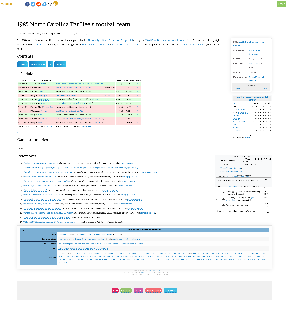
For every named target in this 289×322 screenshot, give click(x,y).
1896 (97, 253)
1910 (161, 253)
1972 (231, 256)
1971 (226, 256)
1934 (60, 256)
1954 (149, 256)
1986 (265, 88)
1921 (207, 253)
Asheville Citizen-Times (66, 222)
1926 (230, 253)
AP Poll (247, 138)
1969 (217, 256)
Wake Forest (237, 130)
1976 (249, 256)
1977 (253, 256)
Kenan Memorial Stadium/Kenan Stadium (96, 234)
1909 (157, 253)
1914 (178, 253)
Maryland (241, 109)
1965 (199, 256)
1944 (104, 256)
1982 (69, 260)
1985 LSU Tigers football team (237, 177)
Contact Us (126, 290)
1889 (64, 253)
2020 (249, 260)
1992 (114, 260)
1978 (258, 256)
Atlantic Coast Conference (192, 44)
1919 (198, 253)
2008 (193, 260)
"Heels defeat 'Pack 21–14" (35, 190)
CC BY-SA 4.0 (144, 272)
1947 (118, 256)
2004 (172, 260)
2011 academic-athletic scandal (131, 244)
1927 (235, 253)
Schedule (23, 64)
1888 (60, 253)
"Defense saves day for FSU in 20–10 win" (42, 195)
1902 (125, 253)
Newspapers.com (126, 163)
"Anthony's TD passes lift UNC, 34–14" (40, 186)
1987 (91, 260)
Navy (42, 84)
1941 (91, 256)
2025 (65, 263)
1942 (95, 256)
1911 (165, 253)
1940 (87, 256)
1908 (152, 253)
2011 (207, 260)
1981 (64, 260)
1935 (64, 256)
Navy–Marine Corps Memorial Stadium (72, 84)
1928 (240, 253)
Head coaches (63, 248)
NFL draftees (88, 248)
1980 (60, 260)
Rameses (77, 244)
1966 (203, 256)
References (60, 64)
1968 (212, 256)
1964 (194, 256)
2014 (221, 260)
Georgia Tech (243, 112)
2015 (225, 260)
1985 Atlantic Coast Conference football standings (251, 98)
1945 (109, 256)
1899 (111, 253)
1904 (134, 253)
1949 (127, 256)
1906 (143, 253)
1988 (96, 260)
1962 (185, 256)
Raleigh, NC (81, 103)
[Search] (55, 3)
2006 (182, 260)
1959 (171, 256)
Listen (281, 4)
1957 (162, 256)
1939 (82, 256)
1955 (153, 256)
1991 (110, 260)
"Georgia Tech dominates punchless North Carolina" (47, 181)
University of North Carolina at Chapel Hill (110, 40)
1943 (100, 256)
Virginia (236, 115)
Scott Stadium (62, 119)
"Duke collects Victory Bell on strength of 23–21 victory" (48, 213)
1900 (116, 253)
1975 (244, 256)
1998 (142, 260)
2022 (259, 260)
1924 (221, 253)
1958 (167, 256)
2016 (230, 260)
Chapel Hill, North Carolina (126, 44)
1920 (203, 253)
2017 (234, 260)
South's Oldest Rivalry (94, 119)
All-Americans (76, 248)
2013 (216, 260)
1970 (222, 256)
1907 (148, 253)
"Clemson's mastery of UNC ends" (39, 204)
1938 (77, 256)
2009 (198, 260)
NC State (236, 127)
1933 (262, 253)
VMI (40, 92)
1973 (235, 256)
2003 (167, 260)
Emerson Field (64, 234)
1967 (208, 256)
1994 (124, 260)
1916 (186, 253)
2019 (244, 260)
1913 (174, 253)
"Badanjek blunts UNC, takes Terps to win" (42, 199)
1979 (262, 256)
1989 (101, 260)
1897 (101, 253)
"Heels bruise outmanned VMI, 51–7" (40, 177)
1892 (78, 253)
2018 (239, 260)
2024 (60, 263)
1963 (189, 256)
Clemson (236, 118)
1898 (106, 253)
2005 (177, 260)
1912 (169, 253)
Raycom (108, 95)
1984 (238, 88)
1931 (253, 253)
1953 (144, 256)
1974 (240, 256)
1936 (69, 256)
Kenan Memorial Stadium (95, 44)
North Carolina (239, 121)
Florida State (48, 107)
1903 (129, 253)
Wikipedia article (155, 270)
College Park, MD (76, 111)
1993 (119, 260)
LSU (50, 64)
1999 (147, 260)
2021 (253, 260)
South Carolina (98, 239)
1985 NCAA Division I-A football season (165, 40)
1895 (92, 253)
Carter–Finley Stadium (65, 103)
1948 (122, 256)
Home (115, 290)
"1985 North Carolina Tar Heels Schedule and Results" (47, 217)
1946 (113, 256)
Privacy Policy (170, 290)
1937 (73, 256)
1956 (158, 256)
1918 (194, 253)
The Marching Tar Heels (91, 244)
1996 (133, 260)
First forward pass (65, 244)
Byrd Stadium (61, 111)
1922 (212, 253)
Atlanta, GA (71, 95)
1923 (217, 253)
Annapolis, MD (96, 84)
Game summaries (37, 64)
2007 (187, 260)
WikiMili (7, 3)
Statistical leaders (101, 248)
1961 (180, 256)
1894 (87, 253)
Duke (235, 124)
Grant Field (60, 95)
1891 (74, 253)
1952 (140, 256)
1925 (226, 253)
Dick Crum (254, 64)
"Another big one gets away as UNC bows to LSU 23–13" (48, 172)
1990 (105, 260)
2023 (264, 260)
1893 (83, 253)
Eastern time (86, 126)
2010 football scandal (110, 244)
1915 (182, 253)
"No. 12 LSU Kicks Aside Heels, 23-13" (40, 222)
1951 (135, 256)
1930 (249, 253)
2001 (157, 260)
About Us (138, 290)
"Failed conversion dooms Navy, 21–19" (41, 163)
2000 (152, 260)
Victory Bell (97, 123)
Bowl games (63, 239)
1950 (131, 256)
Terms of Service (153, 290)
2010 (202, 260)
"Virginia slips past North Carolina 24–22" (42, 208)
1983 (73, 260)
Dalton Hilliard (232, 187)
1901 (120, 253)
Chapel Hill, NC (85, 88)
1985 (82, 260)
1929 (244, 253)
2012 (211, 260)
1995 (128, 260)
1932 (258, 253)
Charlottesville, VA (76, 119)
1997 (138, 260)
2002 (162, 260)
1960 (176, 256)
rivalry (95, 99)
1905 (138, 253)
